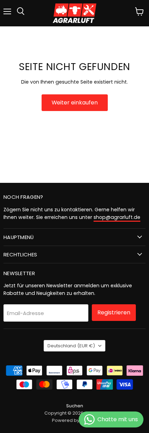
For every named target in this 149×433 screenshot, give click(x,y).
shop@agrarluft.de (117, 217)
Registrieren (113, 312)
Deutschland (71, 345)
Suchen (74, 405)
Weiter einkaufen (75, 103)
